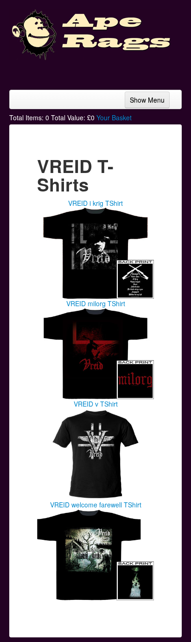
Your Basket (114, 117)
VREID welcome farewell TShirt (95, 504)
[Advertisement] (107, 71)
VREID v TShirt (96, 403)
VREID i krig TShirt (95, 203)
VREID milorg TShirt (95, 303)
